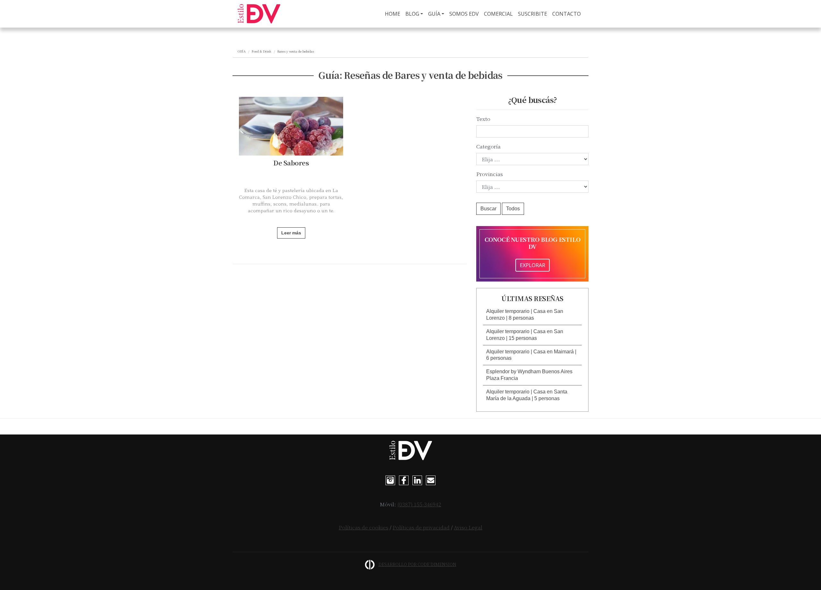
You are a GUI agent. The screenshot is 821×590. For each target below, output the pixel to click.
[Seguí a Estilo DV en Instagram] (390, 479)
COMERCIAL (498, 13)
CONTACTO (566, 13)
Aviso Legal (468, 527)
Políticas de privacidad (421, 527)
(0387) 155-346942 (419, 504)
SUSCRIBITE (532, 13)
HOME (394, 13)
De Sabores (291, 162)
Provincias (489, 174)
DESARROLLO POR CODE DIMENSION (417, 564)
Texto (483, 118)
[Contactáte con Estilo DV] (431, 479)
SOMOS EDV (464, 13)
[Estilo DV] (259, 14)
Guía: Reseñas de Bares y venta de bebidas (410, 75)
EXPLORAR (532, 265)
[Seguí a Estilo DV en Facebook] (404, 479)
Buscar (488, 208)
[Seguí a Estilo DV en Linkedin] (417, 479)
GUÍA (434, 13)
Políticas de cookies (363, 527)
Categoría (488, 146)
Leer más (291, 232)
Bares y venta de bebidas (295, 51)
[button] (532, 315)
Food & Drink (261, 51)
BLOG (412, 13)
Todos (513, 208)
